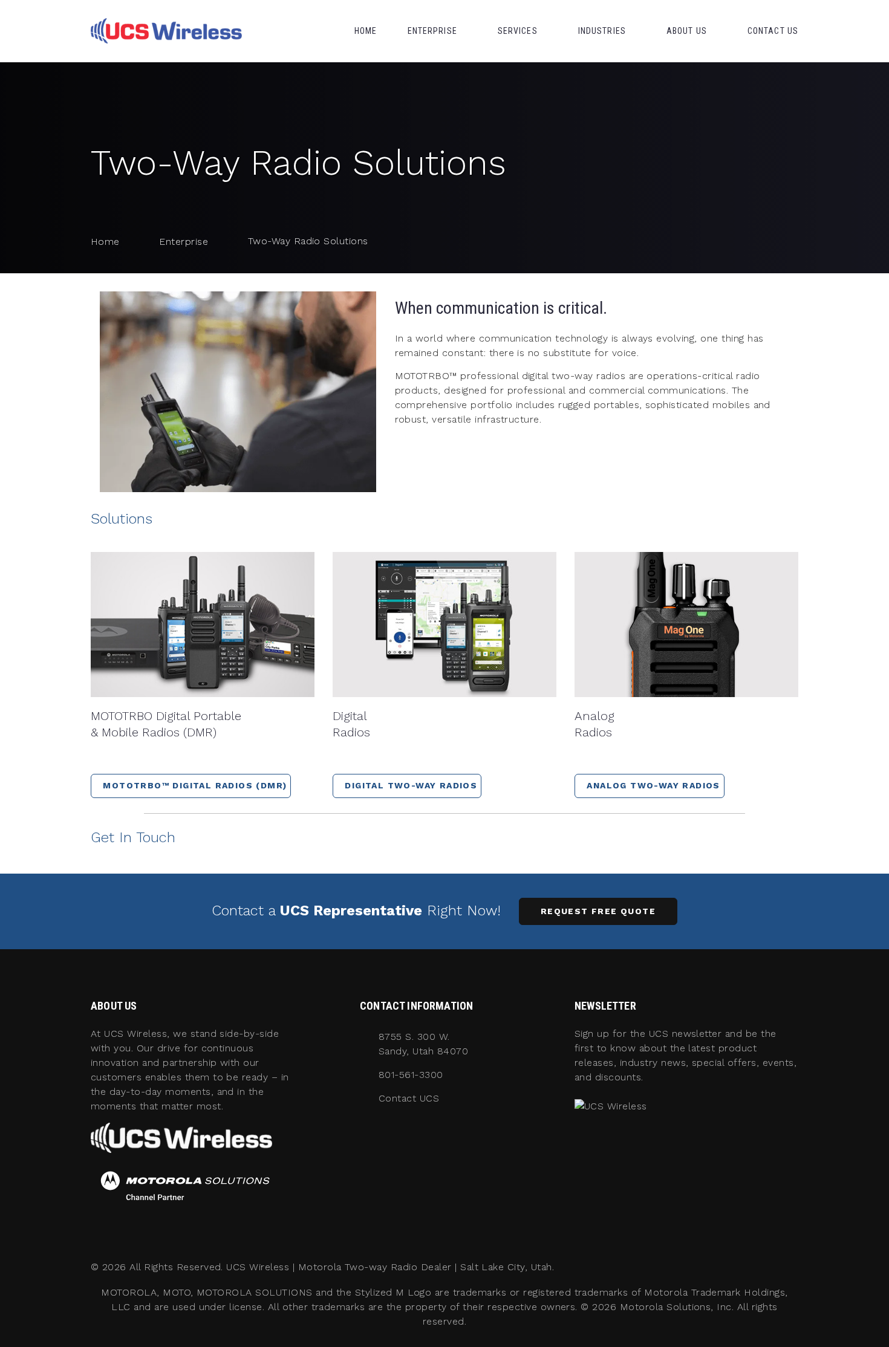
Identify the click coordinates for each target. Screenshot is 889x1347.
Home (365, 31)
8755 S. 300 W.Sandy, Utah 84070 (423, 1044)
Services (518, 31)
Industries (602, 31)
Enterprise (432, 31)
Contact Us (772, 31)
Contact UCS (409, 1098)
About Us (686, 31)
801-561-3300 (411, 1074)
